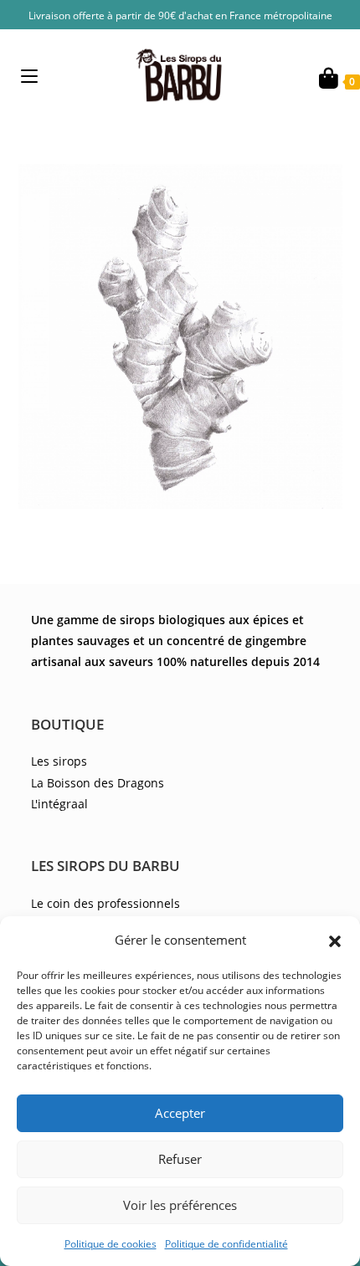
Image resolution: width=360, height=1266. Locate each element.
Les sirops (59, 761)
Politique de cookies (110, 1244)
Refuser (180, 1159)
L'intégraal (59, 804)
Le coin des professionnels (105, 903)
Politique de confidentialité (226, 1244)
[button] (335, 939)
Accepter (180, 1113)
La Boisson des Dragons (97, 783)
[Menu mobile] (29, 76)
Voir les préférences (180, 1205)
